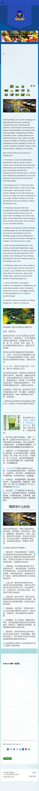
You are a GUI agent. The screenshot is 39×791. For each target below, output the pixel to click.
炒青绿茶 (15, 487)
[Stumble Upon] (29, 749)
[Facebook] (8, 749)
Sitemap (11, 772)
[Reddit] (20, 749)
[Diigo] (8, 753)
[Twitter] (11, 749)
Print (7, 772)
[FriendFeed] (11, 753)
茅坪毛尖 (30, 423)
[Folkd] (23, 749)
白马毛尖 (9, 468)
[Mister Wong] (26, 749)
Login (34, 772)
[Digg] (17, 749)
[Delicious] (14, 749)
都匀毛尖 (26, 425)
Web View (32, 776)
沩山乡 (7, 493)
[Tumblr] (32, 749)
